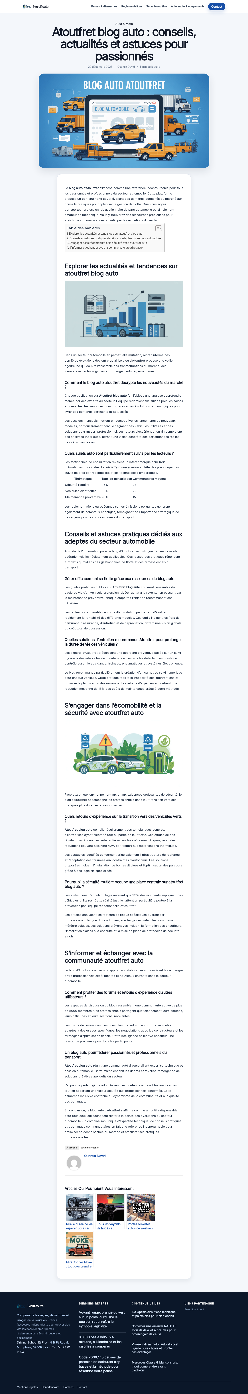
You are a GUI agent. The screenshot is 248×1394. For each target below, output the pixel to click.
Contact (216, 6)
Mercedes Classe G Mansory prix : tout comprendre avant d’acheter (155, 1366)
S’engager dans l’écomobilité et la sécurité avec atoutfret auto (108, 243)
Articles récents (90, 1147)
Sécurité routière (156, 6)
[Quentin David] (74, 1169)
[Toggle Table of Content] (157, 228)
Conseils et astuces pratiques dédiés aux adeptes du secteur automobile (115, 238)
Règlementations (131, 6)
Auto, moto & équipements (187, 6)
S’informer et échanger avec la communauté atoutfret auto (106, 247)
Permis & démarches (104, 6)
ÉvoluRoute (40, 7)
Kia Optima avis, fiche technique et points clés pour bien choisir (154, 1314)
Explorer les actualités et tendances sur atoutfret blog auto (106, 233)
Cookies (68, 1387)
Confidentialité (50, 1387)
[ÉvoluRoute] (27, 7)
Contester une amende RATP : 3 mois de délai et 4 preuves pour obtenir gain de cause (154, 1330)
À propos (71, 1147)
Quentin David (95, 1156)
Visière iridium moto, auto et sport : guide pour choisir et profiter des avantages (155, 1348)
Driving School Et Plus (32, 1342)
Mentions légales (27, 1387)
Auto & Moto (124, 24)
